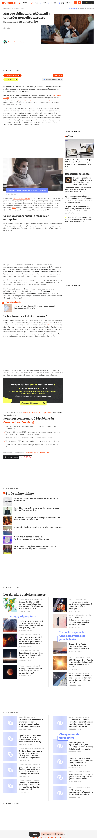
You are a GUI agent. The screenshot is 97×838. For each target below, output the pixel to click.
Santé (82, 8)
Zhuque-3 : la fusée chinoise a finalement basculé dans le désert (78, 646)
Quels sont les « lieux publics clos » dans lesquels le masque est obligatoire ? (35, 307)
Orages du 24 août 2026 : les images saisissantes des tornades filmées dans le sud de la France (31, 605)
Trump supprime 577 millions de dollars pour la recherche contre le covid (32, 441)
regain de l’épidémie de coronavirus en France (33, 100)
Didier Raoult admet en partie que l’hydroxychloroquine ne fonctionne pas (31, 538)
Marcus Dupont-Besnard (16, 42)
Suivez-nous (58, 75)
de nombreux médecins (21, 198)
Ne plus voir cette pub (10, 70)
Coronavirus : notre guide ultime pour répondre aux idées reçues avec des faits (36, 518)
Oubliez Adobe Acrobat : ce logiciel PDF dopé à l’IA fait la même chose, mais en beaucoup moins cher (79, 163)
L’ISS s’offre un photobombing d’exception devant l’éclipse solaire (80, 792)
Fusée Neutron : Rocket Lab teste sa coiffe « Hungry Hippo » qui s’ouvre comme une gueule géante (31, 624)
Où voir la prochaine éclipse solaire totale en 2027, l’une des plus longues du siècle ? (82, 181)
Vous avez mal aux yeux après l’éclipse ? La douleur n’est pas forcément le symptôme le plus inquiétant (80, 761)
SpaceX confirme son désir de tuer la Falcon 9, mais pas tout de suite (31, 655)
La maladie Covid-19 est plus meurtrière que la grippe (37, 527)
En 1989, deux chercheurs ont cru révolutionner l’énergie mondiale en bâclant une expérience (30, 754)
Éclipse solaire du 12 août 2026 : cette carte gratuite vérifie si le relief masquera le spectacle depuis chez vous (78, 210)
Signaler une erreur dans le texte (37, 452)
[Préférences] (79, 2)
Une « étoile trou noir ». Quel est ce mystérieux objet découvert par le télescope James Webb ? (30, 770)
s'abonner (89, 3)
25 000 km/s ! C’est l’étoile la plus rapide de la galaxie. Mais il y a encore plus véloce (80, 663)
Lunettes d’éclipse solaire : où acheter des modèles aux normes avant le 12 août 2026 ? (78, 219)
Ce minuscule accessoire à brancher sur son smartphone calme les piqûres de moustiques (31, 723)
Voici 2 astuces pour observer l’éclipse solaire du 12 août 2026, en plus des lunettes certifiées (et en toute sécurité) (79, 199)
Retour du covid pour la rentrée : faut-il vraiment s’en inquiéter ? (29, 438)
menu (25, 3)
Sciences (74, 8)
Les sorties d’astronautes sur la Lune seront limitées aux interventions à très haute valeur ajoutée (80, 723)
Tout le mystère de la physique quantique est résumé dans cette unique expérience (80, 621)
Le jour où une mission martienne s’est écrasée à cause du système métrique (80, 605)
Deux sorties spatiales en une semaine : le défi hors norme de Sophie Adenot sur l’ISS (80, 679)
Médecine (90, 8)
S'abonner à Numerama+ (31, 403)
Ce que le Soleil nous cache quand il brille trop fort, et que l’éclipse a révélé (80, 776)
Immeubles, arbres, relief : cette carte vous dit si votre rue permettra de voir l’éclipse (78, 190)
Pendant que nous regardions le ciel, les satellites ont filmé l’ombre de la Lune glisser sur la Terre (80, 745)
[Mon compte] (75, 2)
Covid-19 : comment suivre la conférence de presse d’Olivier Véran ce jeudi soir (36, 509)
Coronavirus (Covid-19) (18, 422)
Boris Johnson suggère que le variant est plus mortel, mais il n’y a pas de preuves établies (37, 547)
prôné (14, 207)
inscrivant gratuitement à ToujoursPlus (37, 413)
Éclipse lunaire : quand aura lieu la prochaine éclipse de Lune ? (30, 671)
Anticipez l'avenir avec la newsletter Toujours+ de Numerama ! (35, 499)
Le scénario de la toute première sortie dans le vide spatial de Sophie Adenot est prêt (29, 786)
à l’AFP (49, 325)
